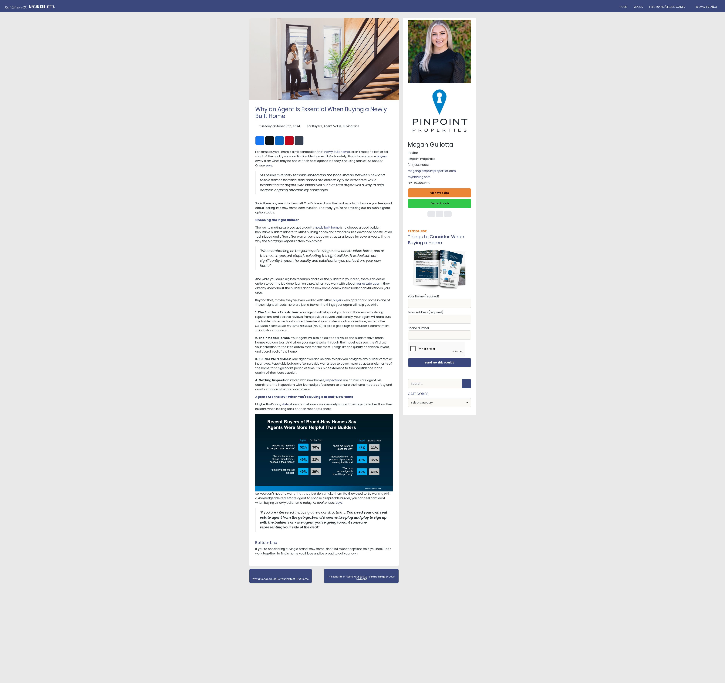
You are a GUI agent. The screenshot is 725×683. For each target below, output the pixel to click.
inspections (333, 380)
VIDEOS (638, 7)
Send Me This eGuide (439, 362)
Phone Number (418, 328)
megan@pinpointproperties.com (432, 171)
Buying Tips (351, 126)
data (285, 404)
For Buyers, (315, 126)
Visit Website (439, 193)
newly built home (327, 227)
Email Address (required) (425, 312)
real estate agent (369, 283)
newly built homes (337, 152)
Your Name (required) (423, 296)
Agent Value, (332, 126)
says (269, 165)
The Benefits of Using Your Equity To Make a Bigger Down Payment (361, 578)
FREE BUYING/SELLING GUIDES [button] (667, 7)
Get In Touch (439, 203)
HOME (623, 7)
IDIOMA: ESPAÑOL (706, 7)
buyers (382, 156)
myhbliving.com (419, 177)
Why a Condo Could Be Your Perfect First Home (280, 579)
